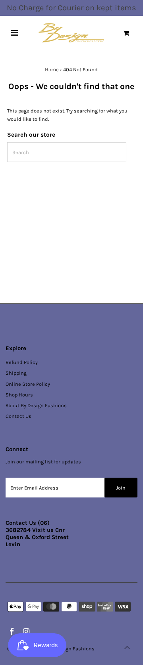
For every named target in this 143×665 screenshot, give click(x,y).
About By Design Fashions (36, 405)
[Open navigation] (14, 33)
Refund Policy (22, 362)
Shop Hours (19, 395)
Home (52, 69)
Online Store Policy (28, 384)
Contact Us (18, 416)
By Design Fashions (71, 649)
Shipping (16, 373)
